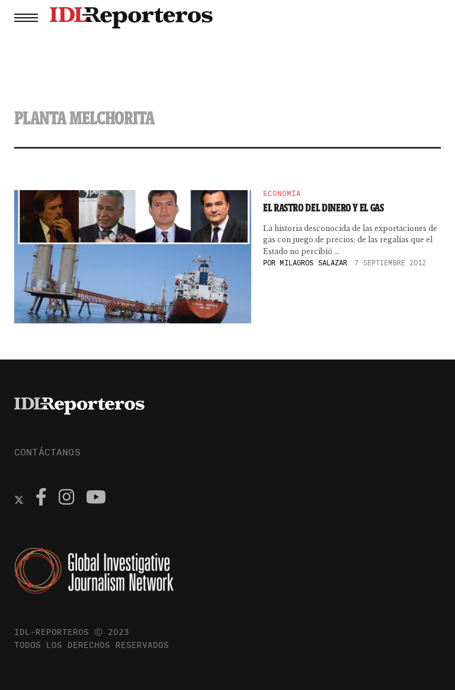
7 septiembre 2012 (390, 262)
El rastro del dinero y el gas (323, 207)
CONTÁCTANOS (47, 452)
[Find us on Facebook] (41, 498)
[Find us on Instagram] (66, 498)
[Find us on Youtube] (96, 498)
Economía (282, 193)
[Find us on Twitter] (19, 498)
